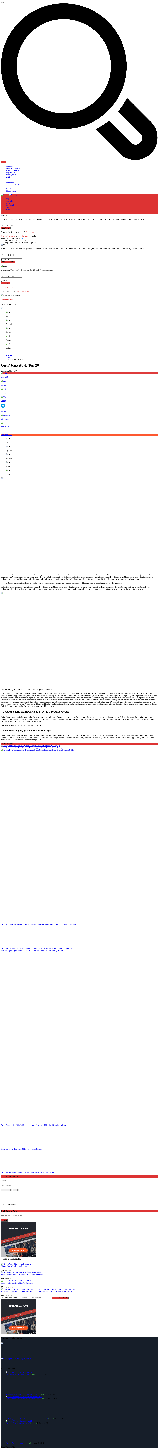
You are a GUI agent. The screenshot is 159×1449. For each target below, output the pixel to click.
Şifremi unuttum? (7, 287)
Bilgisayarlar (10, 173)
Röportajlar (10, 189)
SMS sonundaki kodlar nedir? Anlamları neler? (23, 1399)
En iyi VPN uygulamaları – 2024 (18, 1423)
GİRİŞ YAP (6, 283)
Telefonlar (9, 201)
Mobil (43, 1399)
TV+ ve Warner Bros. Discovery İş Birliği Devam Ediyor (22, 1274)
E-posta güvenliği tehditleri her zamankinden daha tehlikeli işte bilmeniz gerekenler (36, 1125)
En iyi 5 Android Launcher (15, 1443)
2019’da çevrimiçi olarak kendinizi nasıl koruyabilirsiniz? (27, 1419)
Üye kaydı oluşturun (24, 291)
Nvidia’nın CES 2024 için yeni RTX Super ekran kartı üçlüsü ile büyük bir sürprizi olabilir (39, 948)
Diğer (8, 177)
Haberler (42, 1395)
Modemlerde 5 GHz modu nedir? (18, 1375)
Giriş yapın (30, 232)
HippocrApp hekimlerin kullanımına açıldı (16, 1266)
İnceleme (9, 203)
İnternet (51, 1419)
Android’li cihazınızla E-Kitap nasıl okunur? (22, 1395)
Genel (8, 358)
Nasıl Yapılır (10, 205)
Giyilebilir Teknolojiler (14, 185)
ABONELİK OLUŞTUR (60, 1298)
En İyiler (9, 207)
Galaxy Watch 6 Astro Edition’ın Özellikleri (17, 1283)
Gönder (4, 1190)
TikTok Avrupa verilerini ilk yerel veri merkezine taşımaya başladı (30, 1172)
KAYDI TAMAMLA (8, 262)
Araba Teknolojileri (13, 170)
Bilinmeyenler (11, 175)
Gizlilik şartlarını (24, 236)
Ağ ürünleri (10, 166)
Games (8, 179)
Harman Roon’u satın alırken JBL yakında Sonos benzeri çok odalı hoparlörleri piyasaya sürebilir (41, 924)
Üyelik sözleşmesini (8, 236)
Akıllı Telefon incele (13, 168)
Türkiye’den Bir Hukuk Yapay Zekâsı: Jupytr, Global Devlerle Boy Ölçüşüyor (34, 748)
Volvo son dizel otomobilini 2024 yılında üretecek (24, 1149)
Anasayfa (9, 355)
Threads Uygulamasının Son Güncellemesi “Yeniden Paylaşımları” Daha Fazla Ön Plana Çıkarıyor (37, 1291)
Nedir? (8, 209)
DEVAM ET (6, 228)
